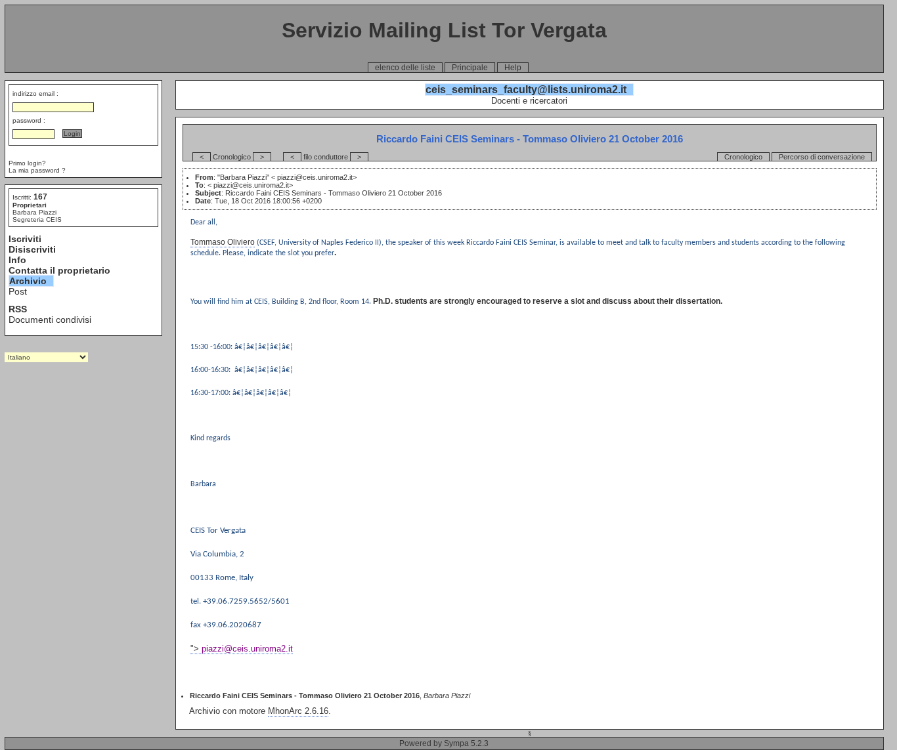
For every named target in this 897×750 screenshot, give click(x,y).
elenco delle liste (405, 67)
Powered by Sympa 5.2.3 (444, 743)
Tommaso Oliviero (222, 242)
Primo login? (27, 163)
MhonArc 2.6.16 (298, 711)
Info (17, 260)
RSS (18, 309)
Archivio (28, 281)
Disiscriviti (32, 249)
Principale (470, 67)
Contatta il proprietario (59, 270)
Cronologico (743, 157)
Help (512, 67)
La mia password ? (37, 170)
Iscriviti (25, 239)
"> (241, 649)
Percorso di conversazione (822, 157)
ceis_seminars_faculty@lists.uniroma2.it (526, 89)
